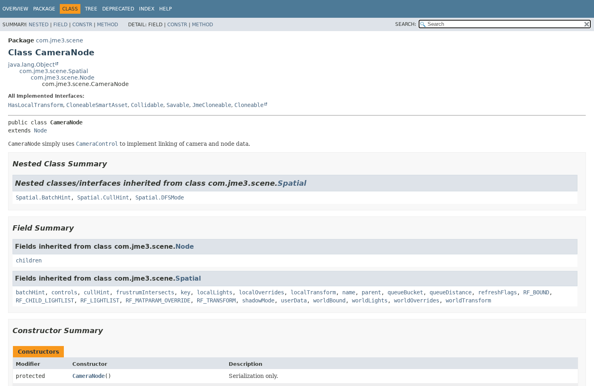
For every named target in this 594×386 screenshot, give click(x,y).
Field (60, 24)
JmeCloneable (211, 105)
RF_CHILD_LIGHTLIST (45, 300)
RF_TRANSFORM (216, 300)
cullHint (97, 292)
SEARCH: (405, 24)
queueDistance (451, 292)
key (185, 292)
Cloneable (248, 105)
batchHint (30, 292)
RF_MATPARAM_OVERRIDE (158, 300)
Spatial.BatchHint (43, 197)
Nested (38, 24)
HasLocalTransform (35, 105)
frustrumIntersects (145, 292)
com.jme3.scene (59, 40)
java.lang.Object (31, 64)
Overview (15, 9)
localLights (214, 292)
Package (44, 9)
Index (146, 9)
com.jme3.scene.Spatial (53, 71)
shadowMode (258, 300)
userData (294, 300)
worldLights (370, 300)
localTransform (313, 292)
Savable (177, 105)
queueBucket (405, 292)
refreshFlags (497, 292)
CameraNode (88, 376)
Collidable (147, 105)
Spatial (292, 183)
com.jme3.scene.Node (63, 77)
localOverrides (261, 292)
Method (107, 24)
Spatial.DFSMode (159, 197)
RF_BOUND (536, 292)
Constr (82, 24)
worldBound (329, 300)
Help (165, 9)
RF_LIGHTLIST (99, 300)
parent (371, 292)
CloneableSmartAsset (97, 105)
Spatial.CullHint (103, 197)
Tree (91, 9)
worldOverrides (416, 300)
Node (40, 130)
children (29, 260)
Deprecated (118, 9)
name (348, 292)
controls (64, 292)
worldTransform (468, 300)
